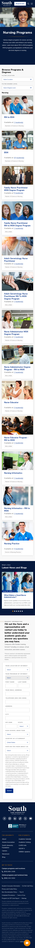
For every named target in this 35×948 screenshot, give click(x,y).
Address (8, 706)
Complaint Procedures (8, 895)
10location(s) (19, 158)
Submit (9, 791)
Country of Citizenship (15, 738)
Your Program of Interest (16, 674)
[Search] (28, 3)
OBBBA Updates (24, 852)
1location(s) (18, 122)
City (7, 714)
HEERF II (22, 849)
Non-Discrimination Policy (9, 892)
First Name (9, 682)
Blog (3, 857)
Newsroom (5, 854)
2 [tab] (14, 611)
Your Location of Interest (16, 666)
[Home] (7, 3)
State (20, 722)
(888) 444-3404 (9, 878)
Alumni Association (8, 842)
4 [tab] (18, 611)
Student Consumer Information (11, 886)
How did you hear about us (16, 746)
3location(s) (18, 549)
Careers (4, 851)
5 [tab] (20, 611)
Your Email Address (13, 690)
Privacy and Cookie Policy (9, 889)
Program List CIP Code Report (10, 898)
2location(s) (18, 408)
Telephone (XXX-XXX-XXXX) (16, 698)
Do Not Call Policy (27, 886)
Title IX (21, 892)
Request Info (20, 4)
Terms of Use (21, 895)
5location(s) (18, 193)
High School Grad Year (15, 730)
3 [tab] (16, 611)
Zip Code (8, 722)
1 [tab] (12, 611)
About (4, 839)
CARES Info (22, 845)
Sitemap (24, 898)
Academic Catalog (25, 842)
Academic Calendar (25, 839)
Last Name (22, 682)
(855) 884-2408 (9, 871)
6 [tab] (22, 611)
